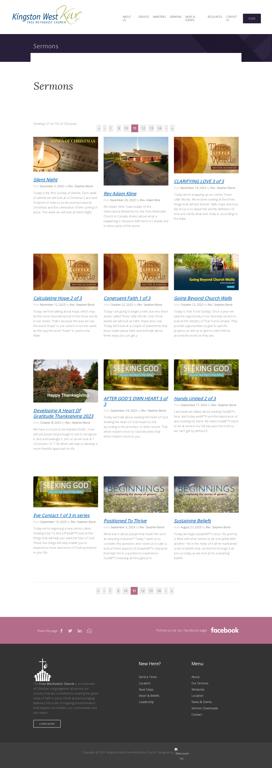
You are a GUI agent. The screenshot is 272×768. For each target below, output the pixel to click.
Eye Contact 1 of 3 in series (61, 515)
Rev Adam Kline (120, 193)
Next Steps (146, 689)
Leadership (146, 702)
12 (143, 128)
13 (151, 128)
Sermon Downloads (205, 708)
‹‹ (99, 128)
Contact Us (231, 18)
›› (172, 128)
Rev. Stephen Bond (80, 186)
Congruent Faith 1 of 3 (127, 298)
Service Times (148, 677)
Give (252, 18)
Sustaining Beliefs (192, 520)
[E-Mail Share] (89, 630)
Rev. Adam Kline (150, 200)
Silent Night (45, 179)
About (196, 677)
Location (145, 683)
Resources (215, 17)
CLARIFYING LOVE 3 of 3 (199, 181)
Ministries (159, 17)
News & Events (190, 18)
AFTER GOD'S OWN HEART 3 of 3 (135, 401)
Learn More (47, 723)
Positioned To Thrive (125, 520)
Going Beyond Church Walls (203, 298)
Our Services (200, 683)
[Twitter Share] (70, 630)
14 (159, 128)
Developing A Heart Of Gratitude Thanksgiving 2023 (63, 413)
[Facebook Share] (61, 630)
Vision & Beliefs (149, 696)
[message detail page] (65, 139)
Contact (197, 714)
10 (126, 128)
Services (143, 17)
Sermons (176, 17)
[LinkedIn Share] (80, 630)
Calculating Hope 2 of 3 (57, 298)
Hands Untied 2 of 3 (195, 398)
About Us (127, 18)
